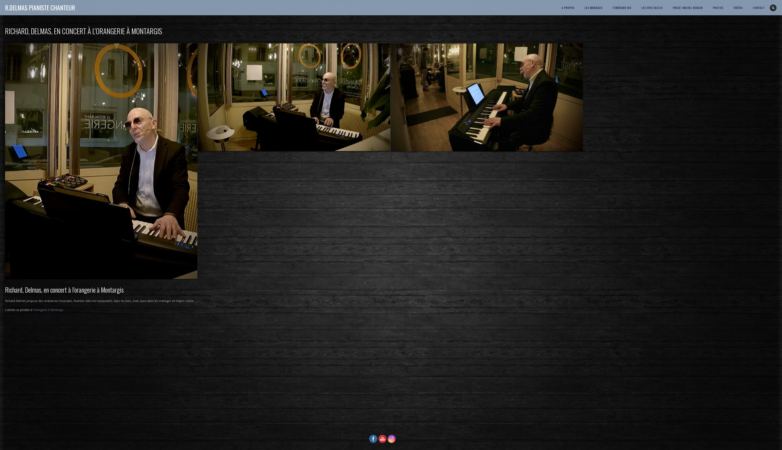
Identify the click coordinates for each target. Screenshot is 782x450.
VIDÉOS (738, 7)
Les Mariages (594, 7)
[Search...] (773, 7)
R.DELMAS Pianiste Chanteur (40, 7)
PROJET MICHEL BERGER (688, 7)
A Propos (568, 7)
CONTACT (759, 7)
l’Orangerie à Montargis (48, 310)
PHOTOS (718, 7)
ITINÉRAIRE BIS (622, 7)
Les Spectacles (652, 7)
